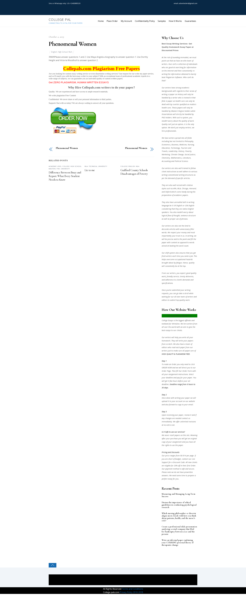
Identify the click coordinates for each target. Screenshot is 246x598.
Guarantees (190, 21)
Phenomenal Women (72, 44)
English (54, 52)
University (65, 169)
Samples (162, 21)
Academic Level (55, 166)
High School (63, 52)
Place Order (112, 21)
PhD (58, 169)
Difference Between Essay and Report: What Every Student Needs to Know (65, 176)
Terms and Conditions (132, 588)
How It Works (175, 21)
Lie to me (90, 170)
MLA (70, 52)
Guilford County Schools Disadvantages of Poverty (134, 172)
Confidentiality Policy (145, 21)
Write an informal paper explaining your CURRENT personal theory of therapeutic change (178, 542)
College (65, 166)
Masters (52, 169)
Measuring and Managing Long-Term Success (178, 495)
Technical (93, 166)
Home (101, 21)
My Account (126, 21)
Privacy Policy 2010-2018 (131, 592)
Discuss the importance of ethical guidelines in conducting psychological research (179, 505)
